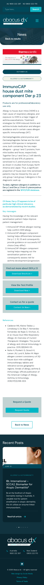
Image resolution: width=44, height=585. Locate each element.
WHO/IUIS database (30, 190)
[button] (16, 527)
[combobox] (16, 9)
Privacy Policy (22, 577)
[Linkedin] (22, 564)
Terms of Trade (22, 581)
